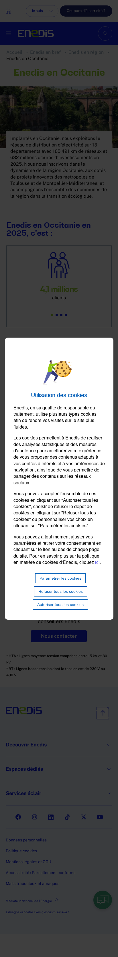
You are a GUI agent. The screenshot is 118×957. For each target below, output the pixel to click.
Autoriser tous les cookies (60, 604)
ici (97, 562)
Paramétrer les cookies (60, 578)
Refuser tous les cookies (60, 591)
